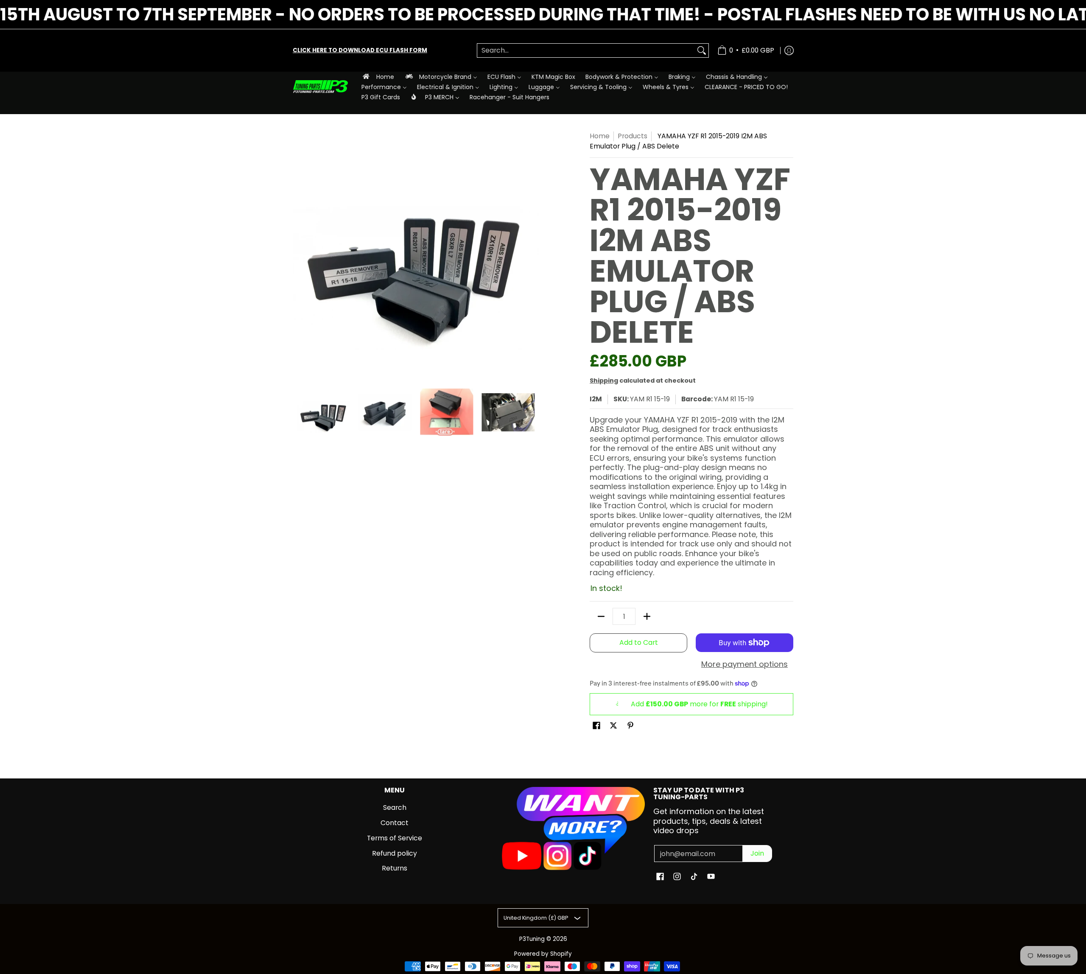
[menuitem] (377, 76)
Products (632, 136)
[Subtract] (601, 616)
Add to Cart (638, 642)
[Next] (532, 254)
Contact (395, 823)
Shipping (604, 380)
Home (600, 136)
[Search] (701, 51)
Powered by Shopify (543, 954)
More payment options (744, 664)
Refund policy (394, 853)
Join (757, 853)
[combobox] (586, 51)
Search (394, 807)
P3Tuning (532, 939)
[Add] (646, 616)
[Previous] (298, 254)
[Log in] (789, 50)
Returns (394, 868)
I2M (596, 399)
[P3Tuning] (320, 87)
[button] (596, 726)
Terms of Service (394, 838)
